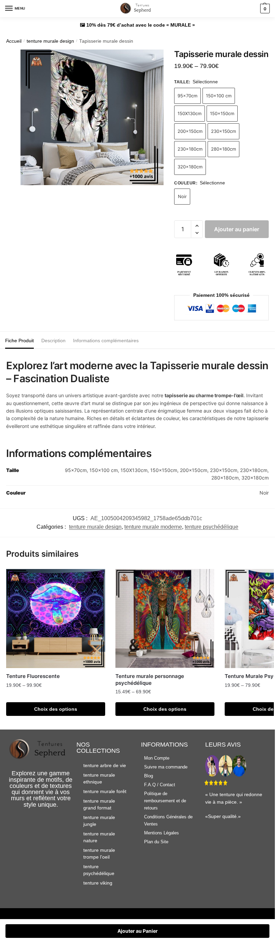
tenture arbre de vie (104, 765)
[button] (196, 226)
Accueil (14, 41)
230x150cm (223, 131)
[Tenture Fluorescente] (55, 618)
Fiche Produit (19, 340)
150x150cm (222, 113)
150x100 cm (219, 95)
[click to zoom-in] (92, 117)
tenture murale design (50, 41)
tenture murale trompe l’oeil (99, 853)
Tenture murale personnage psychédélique (149, 679)
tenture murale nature (99, 837)
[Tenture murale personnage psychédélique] (164, 618)
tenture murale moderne (153, 527)
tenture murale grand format (99, 804)
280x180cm (223, 149)
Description (53, 340)
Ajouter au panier (236, 229)
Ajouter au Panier (137, 931)
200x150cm (190, 131)
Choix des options (55, 709)
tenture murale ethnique (99, 778)
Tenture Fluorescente (33, 676)
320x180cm (190, 166)
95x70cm (187, 95)
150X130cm (189, 113)
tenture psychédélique (211, 527)
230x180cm (190, 149)
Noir (182, 196)
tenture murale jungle (99, 821)
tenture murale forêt (104, 791)
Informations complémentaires (106, 340)
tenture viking (97, 883)
